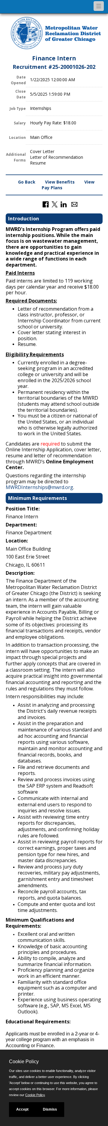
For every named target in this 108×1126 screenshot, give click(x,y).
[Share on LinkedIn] (63, 204)
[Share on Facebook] (45, 204)
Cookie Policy (35, 1095)
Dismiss (50, 1109)
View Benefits (60, 182)
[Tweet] (55, 204)
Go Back (26, 182)
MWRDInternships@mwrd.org (39, 487)
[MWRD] (56, 33)
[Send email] (74, 204)
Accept (22, 1109)
